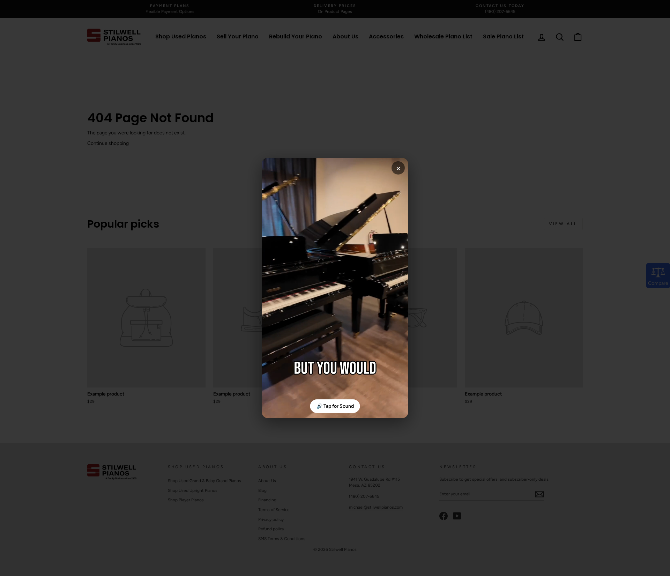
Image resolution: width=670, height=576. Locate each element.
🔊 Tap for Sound (335, 406)
